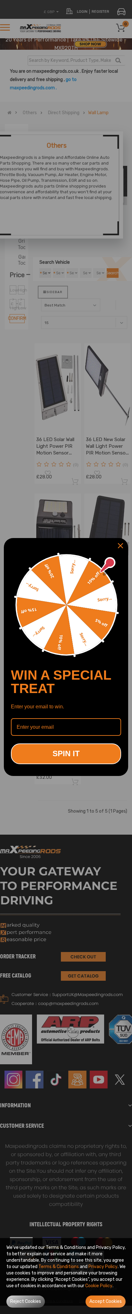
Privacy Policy (103, 1266)
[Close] (120, 545)
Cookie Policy (98, 1285)
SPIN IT (66, 753)
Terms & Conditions (58, 1266)
